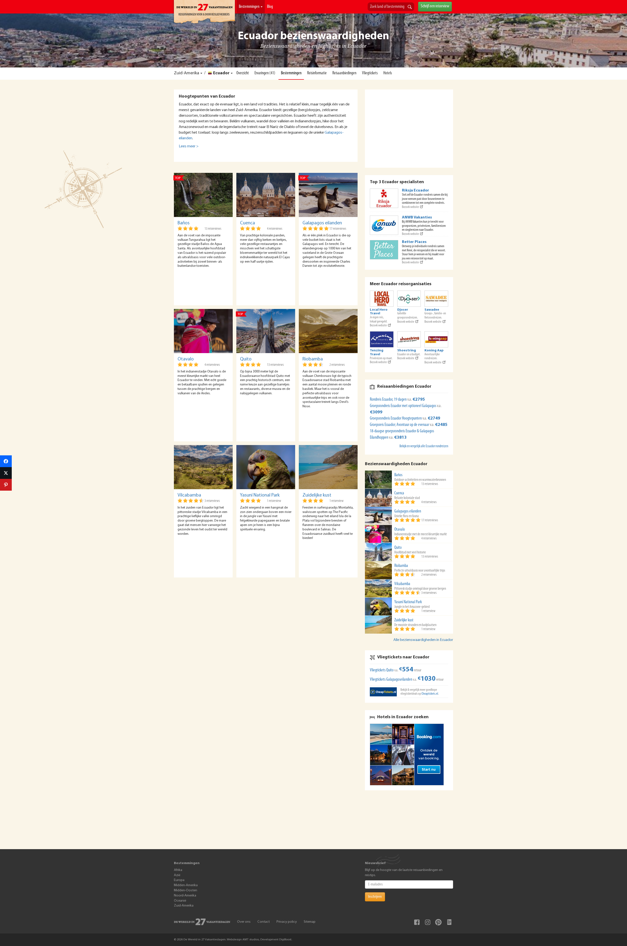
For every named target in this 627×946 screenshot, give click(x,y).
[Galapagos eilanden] (328, 195)
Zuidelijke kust (316, 495)
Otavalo (186, 359)
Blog (270, 7)
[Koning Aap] (436, 339)
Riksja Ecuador (415, 190)
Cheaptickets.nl (430, 694)
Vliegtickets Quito (382, 670)
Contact (263, 922)
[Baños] (203, 195)
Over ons (244, 922)
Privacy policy (287, 922)
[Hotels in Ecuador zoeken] (409, 754)
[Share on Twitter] (6, 473)
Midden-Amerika (186, 885)
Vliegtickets (370, 73)
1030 (426, 679)
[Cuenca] (265, 195)
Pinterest (438, 922)
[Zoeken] (410, 7)
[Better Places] (384, 249)
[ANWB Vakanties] (384, 225)
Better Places (414, 242)
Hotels (387, 73)
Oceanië (180, 901)
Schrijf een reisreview (435, 6)
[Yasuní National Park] (265, 467)
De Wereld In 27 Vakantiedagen (204, 12)
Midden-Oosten (185, 890)
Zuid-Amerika (186, 73)
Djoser (402, 310)
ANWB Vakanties (417, 217)
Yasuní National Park (260, 495)
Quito (246, 359)
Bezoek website (410, 207)
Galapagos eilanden (322, 223)
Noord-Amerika (185, 895)
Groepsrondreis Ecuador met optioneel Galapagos (403, 406)
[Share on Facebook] (6, 461)
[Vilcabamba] (203, 467)
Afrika (178, 870)
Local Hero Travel (378, 312)
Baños (184, 223)
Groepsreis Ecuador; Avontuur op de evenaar (400, 425)
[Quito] (265, 331)
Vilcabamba (189, 495)
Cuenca (247, 223)
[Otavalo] (203, 331)
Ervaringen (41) (264, 73)
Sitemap (309, 922)
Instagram (428, 922)
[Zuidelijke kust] (328, 467)
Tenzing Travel (376, 352)
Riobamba (312, 359)
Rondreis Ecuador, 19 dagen (388, 399)
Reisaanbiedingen (344, 73)
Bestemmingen (249, 7)
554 (406, 669)
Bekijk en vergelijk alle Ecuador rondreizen (423, 446)
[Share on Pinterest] (6, 485)
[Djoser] (409, 299)
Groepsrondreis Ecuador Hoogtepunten (396, 418)
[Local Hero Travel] (382, 299)
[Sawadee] (436, 299)
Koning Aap (434, 350)
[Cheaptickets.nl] (383, 691)
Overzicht (242, 73)
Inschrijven (375, 897)
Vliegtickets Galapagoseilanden (391, 680)
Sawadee (431, 310)
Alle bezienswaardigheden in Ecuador (423, 640)
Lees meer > (189, 146)
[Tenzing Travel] (382, 339)
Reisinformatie (317, 73)
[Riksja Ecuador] (384, 198)
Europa (179, 880)
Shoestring (406, 350)
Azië (177, 875)
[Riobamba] (328, 331)
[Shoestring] (409, 339)
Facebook (417, 922)
